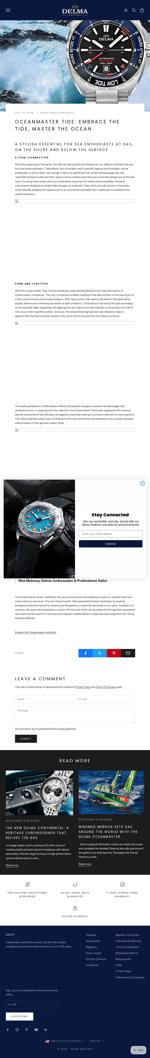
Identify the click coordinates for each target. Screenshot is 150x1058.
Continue (110, 543)
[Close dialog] (142, 483)
